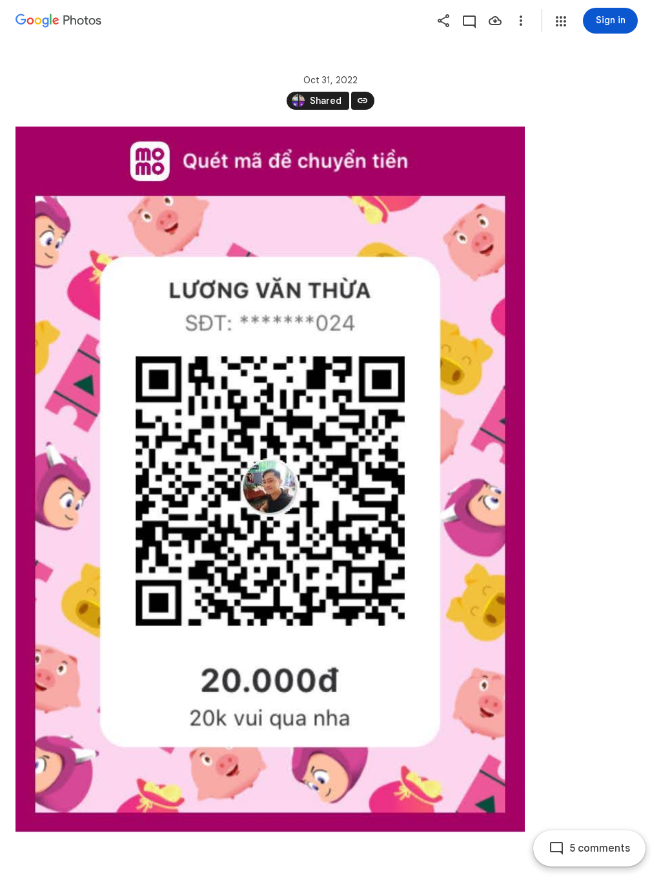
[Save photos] (495, 21)
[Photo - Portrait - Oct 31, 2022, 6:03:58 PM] (270, 479)
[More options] (521, 21)
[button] (561, 21)
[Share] (443, 21)
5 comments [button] (599, 848)
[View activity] (469, 21)
